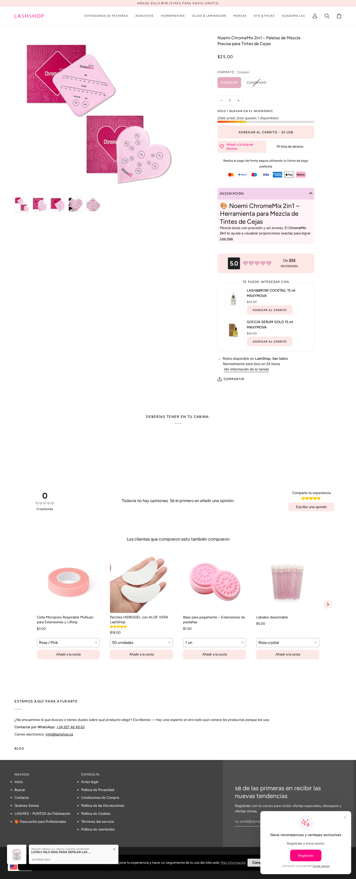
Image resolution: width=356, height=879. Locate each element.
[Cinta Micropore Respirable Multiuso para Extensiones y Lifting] (68, 581)
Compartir (234, 379)
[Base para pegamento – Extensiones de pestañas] (214, 581)
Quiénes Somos (27, 805)
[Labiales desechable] (287, 581)
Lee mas (226, 238)
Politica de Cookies (95, 813)
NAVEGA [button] (22, 774)
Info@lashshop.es (59, 734)
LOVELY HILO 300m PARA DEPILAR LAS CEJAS (61, 845)
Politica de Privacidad (97, 790)
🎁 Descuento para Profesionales (40, 821)
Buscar (20, 790)
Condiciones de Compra (100, 797)
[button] (106, 16)
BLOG (19, 748)
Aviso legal (89, 782)
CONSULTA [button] (90, 774)
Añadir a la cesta (68, 654)
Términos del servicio (97, 821)
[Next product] (327, 604)
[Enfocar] (23, 185)
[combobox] (68, 642)
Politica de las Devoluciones (102, 805)
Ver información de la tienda (246, 369)
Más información (233, 863)
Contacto (22, 797)
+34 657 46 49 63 (70, 727)
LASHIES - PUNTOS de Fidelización (42, 813)
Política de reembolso (98, 829)
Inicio (19, 782)
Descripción (232, 193)
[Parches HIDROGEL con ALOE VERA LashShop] (141, 581)
